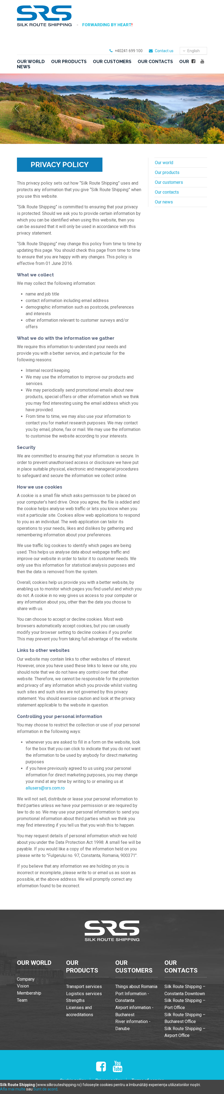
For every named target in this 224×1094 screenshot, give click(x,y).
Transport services (84, 986)
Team (22, 1000)
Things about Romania (136, 986)
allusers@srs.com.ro (45, 788)
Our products (69, 61)
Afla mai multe (12, 1089)
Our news (164, 202)
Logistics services (84, 993)
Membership (29, 993)
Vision (23, 986)
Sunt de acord (45, 1089)
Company (26, 979)
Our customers (112, 61)
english (193, 51)
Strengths (75, 1000)
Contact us (164, 51)
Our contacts (155, 61)
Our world (31, 61)
